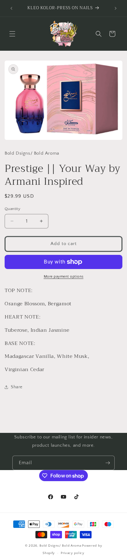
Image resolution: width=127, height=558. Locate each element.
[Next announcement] (115, 8)
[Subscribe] (107, 463)
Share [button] (17, 387)
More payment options (64, 277)
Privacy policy (72, 553)
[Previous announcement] (11, 8)
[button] (12, 34)
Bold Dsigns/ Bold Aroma (60, 546)
